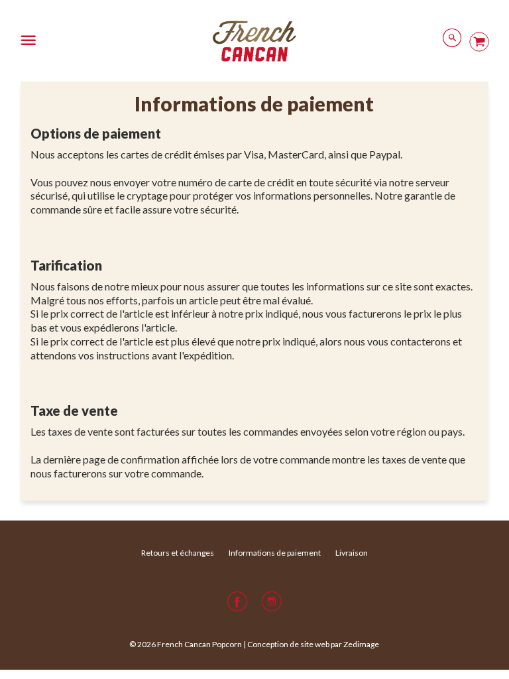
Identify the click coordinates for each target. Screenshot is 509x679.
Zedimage (361, 644)
